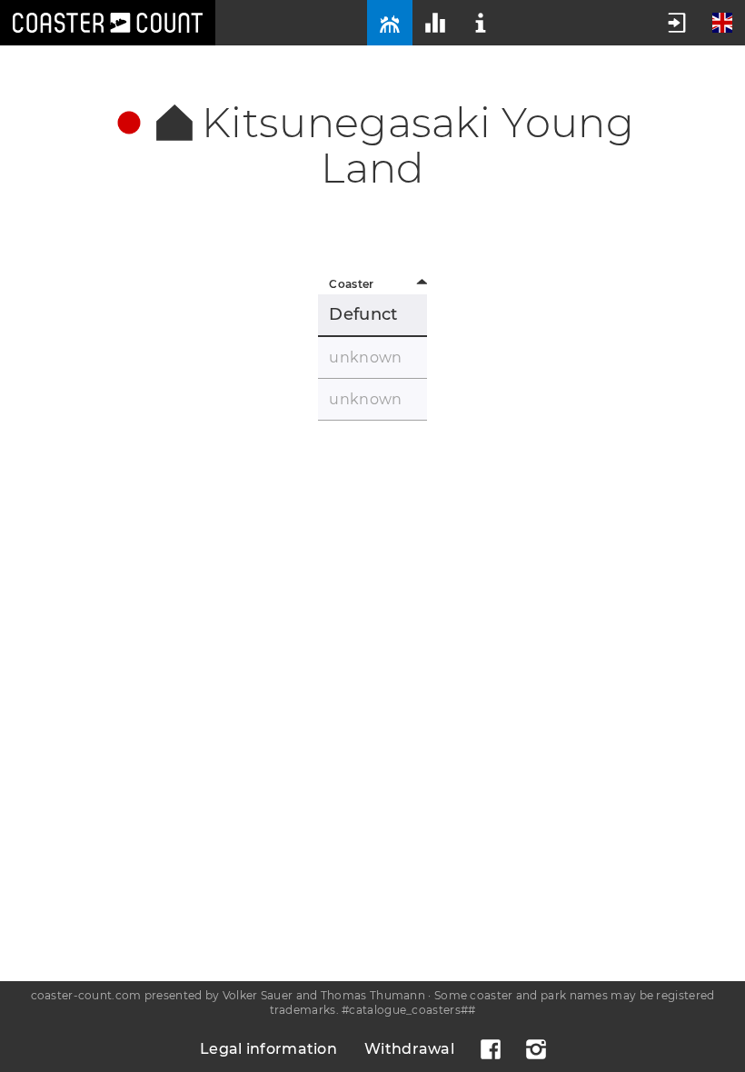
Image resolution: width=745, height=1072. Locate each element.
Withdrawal (409, 1048)
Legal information (268, 1048)
